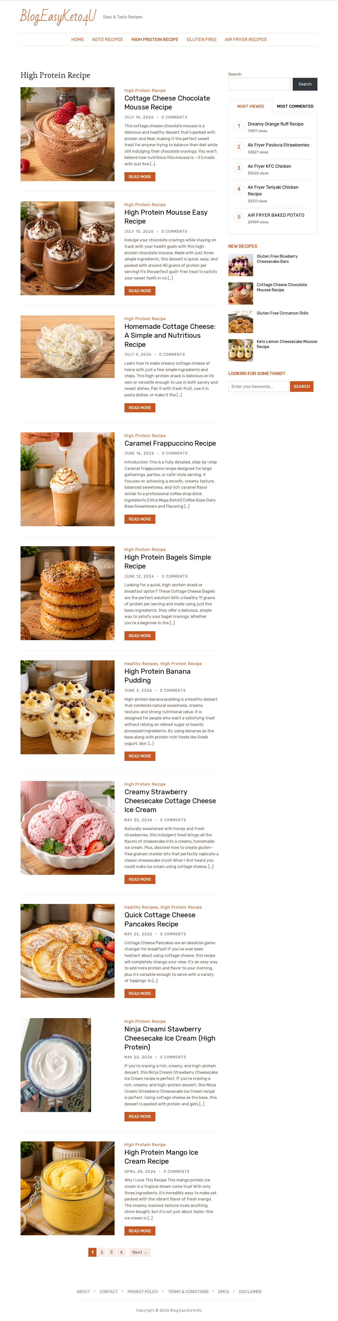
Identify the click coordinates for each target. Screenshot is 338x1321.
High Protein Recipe (154, 39)
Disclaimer (250, 1291)
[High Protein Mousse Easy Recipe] (68, 204)
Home (77, 39)
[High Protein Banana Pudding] (68, 663)
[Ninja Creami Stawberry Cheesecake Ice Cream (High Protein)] (56, 1021)
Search (234, 74)
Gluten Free (202, 39)
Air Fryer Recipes (246, 39)
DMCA (223, 1291)
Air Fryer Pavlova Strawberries (278, 145)
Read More (140, 176)
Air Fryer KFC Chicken (269, 166)
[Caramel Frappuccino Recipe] (68, 435)
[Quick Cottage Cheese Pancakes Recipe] (68, 907)
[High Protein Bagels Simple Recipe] (68, 549)
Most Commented (295, 106)
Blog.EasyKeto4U (58, 17)
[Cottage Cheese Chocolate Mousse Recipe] (68, 90)
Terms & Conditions (188, 1291)
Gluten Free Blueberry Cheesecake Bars (277, 259)
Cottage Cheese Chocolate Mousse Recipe (282, 287)
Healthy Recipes (141, 663)
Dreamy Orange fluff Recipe (276, 124)
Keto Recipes (107, 39)
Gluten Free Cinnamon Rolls (282, 313)
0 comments (175, 117)
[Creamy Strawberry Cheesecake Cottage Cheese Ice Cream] (68, 784)
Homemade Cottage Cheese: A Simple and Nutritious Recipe (170, 335)
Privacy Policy (143, 1291)
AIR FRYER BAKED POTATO (276, 215)
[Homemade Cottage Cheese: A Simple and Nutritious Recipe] (68, 318)
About (83, 1291)
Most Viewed (250, 106)
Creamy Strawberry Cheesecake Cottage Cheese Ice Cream (170, 801)
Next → (140, 1252)
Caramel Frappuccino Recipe (170, 443)
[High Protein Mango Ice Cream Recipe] (68, 1144)
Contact (109, 1291)
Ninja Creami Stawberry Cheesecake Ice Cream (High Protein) (170, 1038)
